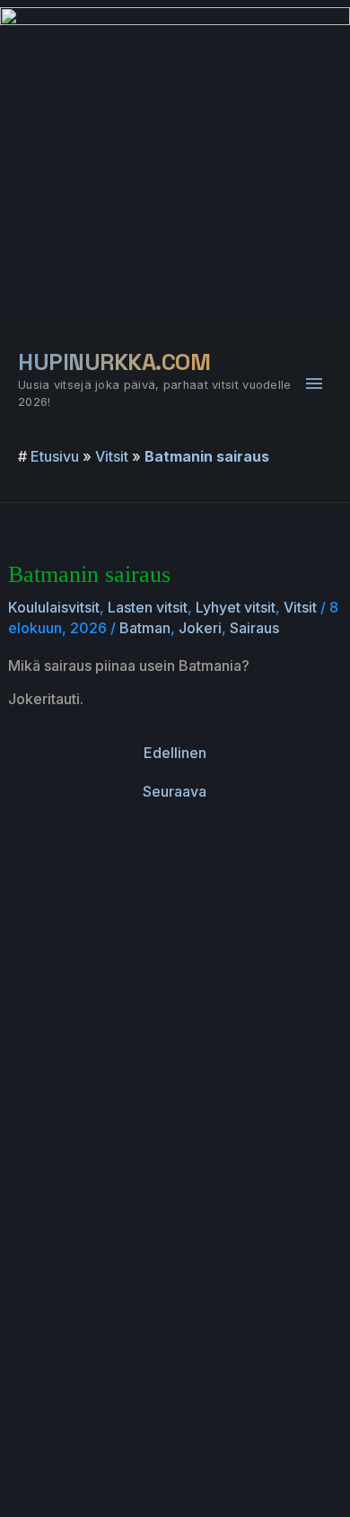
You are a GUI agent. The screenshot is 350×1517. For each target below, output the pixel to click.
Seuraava (174, 791)
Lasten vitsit (148, 607)
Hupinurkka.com (114, 362)
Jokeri (200, 628)
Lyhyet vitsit (236, 607)
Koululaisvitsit (54, 607)
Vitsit (111, 456)
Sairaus (254, 628)
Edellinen (175, 752)
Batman (145, 628)
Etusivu (55, 456)
